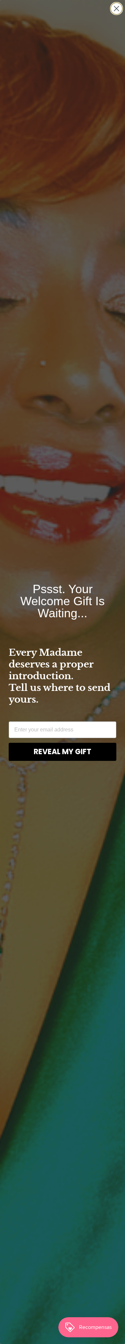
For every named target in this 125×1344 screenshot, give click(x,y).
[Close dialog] (116, 8)
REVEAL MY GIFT (62, 751)
